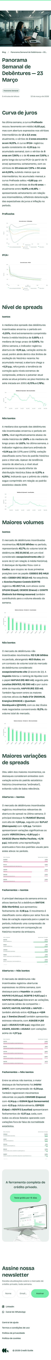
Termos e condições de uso (16, 1327)
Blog (4, 52)
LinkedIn (10, 1306)
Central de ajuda (10, 1322)
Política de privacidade (13, 1333)
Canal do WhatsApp (16, 1312)
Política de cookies (11, 1338)
